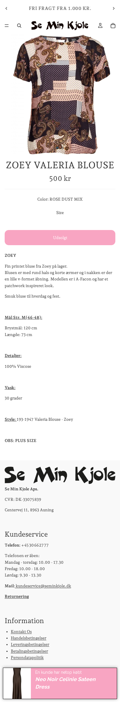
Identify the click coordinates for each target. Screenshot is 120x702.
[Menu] (6, 25)
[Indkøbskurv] (113, 25)
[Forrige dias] (6, 8)
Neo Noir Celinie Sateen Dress (65, 683)
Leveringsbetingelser (30, 644)
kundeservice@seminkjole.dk (43, 585)
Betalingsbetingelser (29, 650)
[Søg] (19, 25)
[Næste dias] (113, 8)
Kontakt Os (21, 631)
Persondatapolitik (27, 657)
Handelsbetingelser (28, 638)
